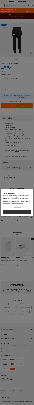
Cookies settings (17, 207)
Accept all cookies (17, 212)
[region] (17, 202)
